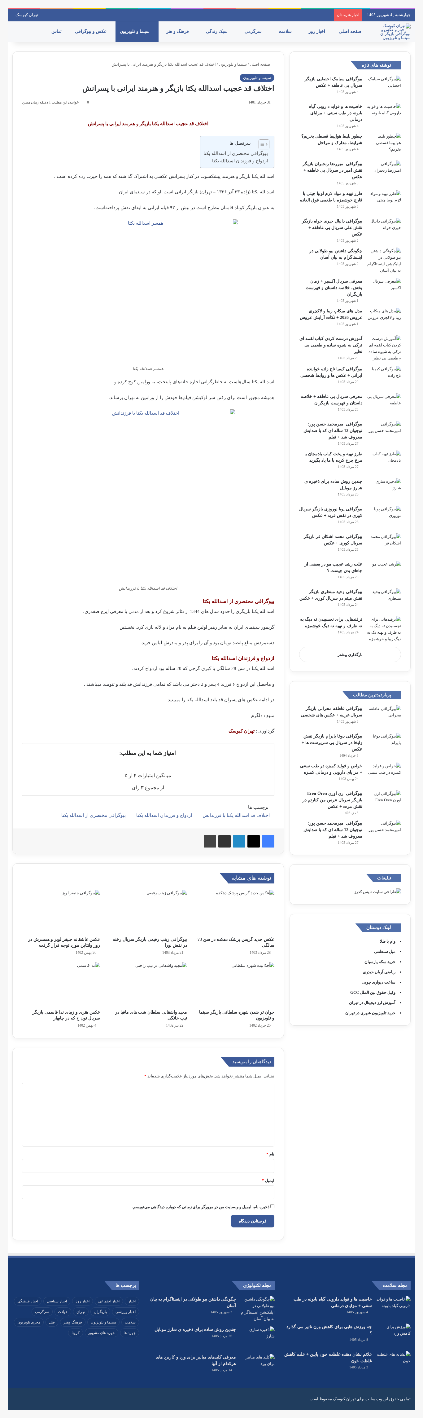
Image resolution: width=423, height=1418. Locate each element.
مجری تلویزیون (28, 1322)
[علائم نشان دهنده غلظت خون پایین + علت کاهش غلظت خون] (394, 1362)
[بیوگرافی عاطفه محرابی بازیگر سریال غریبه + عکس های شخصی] (384, 717)
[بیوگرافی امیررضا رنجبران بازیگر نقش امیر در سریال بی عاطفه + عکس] (384, 172)
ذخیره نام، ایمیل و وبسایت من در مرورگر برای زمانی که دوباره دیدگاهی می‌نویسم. (200, 1206)
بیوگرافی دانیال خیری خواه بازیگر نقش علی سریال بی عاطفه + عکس (332, 227)
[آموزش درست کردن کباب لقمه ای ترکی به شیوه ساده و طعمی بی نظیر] (384, 348)
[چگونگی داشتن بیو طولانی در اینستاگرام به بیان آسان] (384, 261)
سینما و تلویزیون (135, 31)
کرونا (76, 1333)
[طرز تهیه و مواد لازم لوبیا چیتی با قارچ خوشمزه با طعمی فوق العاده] (384, 202)
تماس (57, 31)
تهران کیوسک (26, 14)
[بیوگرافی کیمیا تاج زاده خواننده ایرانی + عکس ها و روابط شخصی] (384, 377)
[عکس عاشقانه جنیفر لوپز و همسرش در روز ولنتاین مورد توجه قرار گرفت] (61, 912)
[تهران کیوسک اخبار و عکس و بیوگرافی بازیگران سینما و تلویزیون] (394, 32)
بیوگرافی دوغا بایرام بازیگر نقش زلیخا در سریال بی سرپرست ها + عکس (332, 742)
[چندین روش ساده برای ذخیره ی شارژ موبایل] (384, 489)
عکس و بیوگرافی (91, 31)
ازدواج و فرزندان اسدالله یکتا (239, 160)
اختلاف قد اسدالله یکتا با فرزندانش (236, 815)
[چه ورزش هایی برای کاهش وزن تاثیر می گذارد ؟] (394, 1335)
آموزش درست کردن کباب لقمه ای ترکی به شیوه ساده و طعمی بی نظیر (330, 345)
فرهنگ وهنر (72, 1322)
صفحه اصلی (351, 31)
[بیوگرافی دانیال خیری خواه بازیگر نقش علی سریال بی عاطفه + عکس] (384, 229)
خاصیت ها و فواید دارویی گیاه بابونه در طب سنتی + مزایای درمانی (335, 113)
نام (270, 1154)
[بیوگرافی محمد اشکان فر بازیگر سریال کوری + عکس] (384, 545)
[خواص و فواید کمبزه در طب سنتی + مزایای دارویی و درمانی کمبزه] (384, 774)
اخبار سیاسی (57, 1301)
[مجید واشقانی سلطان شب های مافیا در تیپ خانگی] (148, 984)
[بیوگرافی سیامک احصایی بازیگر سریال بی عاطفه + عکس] (384, 87)
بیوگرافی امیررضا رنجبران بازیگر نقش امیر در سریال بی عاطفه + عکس (332, 170)
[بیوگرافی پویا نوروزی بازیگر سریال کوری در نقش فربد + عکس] (384, 517)
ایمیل (268, 1180)
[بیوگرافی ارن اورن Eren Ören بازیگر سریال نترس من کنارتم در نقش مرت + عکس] (384, 801)
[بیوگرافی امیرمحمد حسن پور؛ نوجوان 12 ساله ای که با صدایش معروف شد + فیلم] (384, 432)
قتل (52, 1322)
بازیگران (100, 1312)
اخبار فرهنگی (27, 1301)
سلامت (286, 31)
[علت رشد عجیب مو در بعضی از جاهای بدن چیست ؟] (384, 572)
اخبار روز (317, 31)
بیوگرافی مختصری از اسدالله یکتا (235, 153)
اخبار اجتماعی (109, 1301)
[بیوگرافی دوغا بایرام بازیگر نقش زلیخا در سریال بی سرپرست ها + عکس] (384, 744)
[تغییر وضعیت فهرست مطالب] (261, 144)
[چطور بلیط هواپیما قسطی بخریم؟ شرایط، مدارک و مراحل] (384, 144)
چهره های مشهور (101, 1333)
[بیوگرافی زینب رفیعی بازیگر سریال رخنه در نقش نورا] (148, 912)
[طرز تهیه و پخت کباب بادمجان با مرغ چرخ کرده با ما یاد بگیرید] (384, 462)
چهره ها (130, 1333)
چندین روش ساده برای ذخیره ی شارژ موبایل (195, 1329)
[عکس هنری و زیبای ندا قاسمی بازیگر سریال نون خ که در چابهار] (61, 984)
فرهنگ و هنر (178, 31)
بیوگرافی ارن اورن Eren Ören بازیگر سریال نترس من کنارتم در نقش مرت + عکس (332, 800)
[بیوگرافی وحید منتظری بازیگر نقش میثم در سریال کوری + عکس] (384, 600)
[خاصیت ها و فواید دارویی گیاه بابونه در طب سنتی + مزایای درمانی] (384, 114)
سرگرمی (254, 31)
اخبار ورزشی (126, 1312)
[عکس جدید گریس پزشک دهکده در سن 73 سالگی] (235, 912)
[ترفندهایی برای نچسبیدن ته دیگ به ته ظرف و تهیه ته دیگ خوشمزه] (384, 629)
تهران (80, 1312)
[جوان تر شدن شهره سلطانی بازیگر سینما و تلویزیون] (235, 984)
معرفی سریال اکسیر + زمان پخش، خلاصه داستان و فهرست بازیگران (334, 288)
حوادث (63, 1312)
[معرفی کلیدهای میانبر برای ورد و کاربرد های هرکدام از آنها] (258, 1365)
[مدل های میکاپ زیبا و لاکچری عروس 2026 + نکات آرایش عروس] (384, 319)
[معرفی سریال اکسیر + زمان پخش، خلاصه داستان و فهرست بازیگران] (384, 289)
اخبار (132, 1301)
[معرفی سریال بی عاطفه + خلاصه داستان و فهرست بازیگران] (384, 404)
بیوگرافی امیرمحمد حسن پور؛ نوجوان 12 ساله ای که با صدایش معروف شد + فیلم (332, 430)
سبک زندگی (217, 31)
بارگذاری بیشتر (350, 654)
